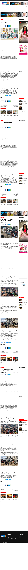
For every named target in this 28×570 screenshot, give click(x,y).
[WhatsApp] (10, 26)
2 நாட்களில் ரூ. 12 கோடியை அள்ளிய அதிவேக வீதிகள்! (24, 109)
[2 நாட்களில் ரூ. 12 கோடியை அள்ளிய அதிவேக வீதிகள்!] (20, 109)
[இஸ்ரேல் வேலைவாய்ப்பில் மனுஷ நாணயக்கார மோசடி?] (15, 112)
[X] (7, 26)
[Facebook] (5, 26)
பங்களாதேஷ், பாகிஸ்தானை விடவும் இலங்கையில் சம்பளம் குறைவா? (9, 115)
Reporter (3, 125)
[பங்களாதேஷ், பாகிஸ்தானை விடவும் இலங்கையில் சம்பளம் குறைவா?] (9, 112)
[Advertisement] (14, 42)
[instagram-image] (21, 90)
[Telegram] (9, 26)
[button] (26, 6)
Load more (23, 111)
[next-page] (2, 117)
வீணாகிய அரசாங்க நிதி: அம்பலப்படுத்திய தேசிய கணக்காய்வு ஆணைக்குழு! (3, 115)
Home (1, 17)
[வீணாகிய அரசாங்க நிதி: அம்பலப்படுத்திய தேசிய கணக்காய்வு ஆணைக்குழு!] (3, 112)
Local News (3, 17)
